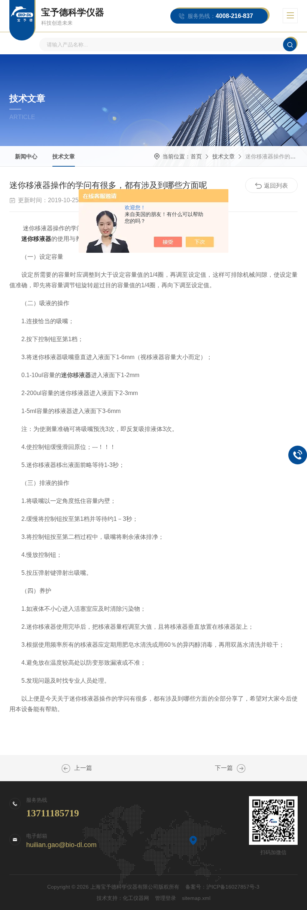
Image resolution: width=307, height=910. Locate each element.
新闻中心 (26, 156)
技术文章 (63, 156)
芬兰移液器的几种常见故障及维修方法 (241, 768)
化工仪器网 (136, 898)
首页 (196, 156)
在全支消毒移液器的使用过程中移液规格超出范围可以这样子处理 (65, 768)
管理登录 (165, 898)
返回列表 (276, 185)
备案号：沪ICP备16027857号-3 (222, 887)
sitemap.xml (196, 898)
